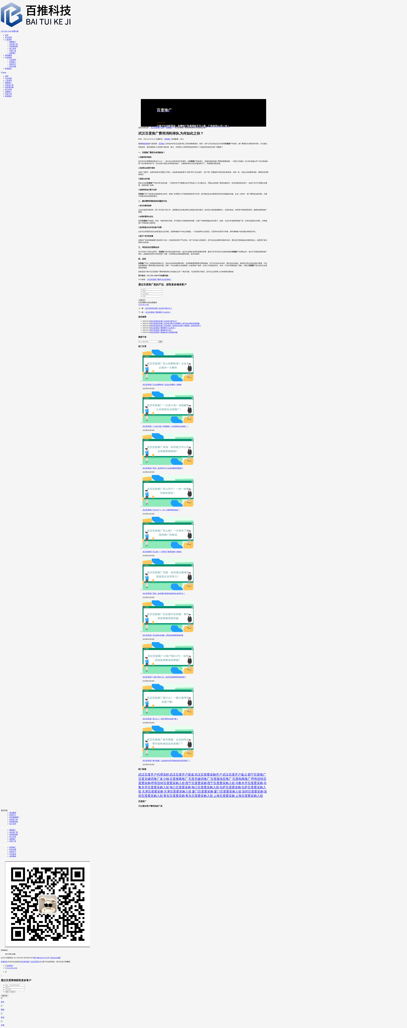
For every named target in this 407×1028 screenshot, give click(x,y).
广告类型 (8, 40)
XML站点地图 (55, 958)
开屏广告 (12, 51)
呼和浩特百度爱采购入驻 (168, 783)
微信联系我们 (6, 860)
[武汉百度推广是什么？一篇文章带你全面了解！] (168, 715)
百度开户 (12, 64)
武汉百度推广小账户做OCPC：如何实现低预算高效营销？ (164, 677)
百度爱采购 (13, 46)
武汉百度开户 (36, 962)
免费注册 (15, 31)
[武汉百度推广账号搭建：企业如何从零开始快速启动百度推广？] (168, 757)
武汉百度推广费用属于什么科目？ (158, 312)
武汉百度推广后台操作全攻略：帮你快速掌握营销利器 (163, 635)
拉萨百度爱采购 (230, 787)
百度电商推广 (241, 778)
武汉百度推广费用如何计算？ (161, 330)
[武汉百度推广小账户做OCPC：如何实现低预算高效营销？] (168, 673)
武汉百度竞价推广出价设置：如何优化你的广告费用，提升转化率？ (175, 326)
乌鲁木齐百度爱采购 (249, 783)
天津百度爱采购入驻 (177, 791)
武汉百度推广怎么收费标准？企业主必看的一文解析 (162, 384)
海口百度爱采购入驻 (205, 787)
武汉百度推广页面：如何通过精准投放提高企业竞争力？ (164, 593)
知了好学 (12, 48)
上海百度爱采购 (224, 795)
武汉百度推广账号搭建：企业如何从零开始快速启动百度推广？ (166, 761)
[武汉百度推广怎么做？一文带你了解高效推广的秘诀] (168, 548)
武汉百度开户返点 (235, 774)
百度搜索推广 (178, 778)
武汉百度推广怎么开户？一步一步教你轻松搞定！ (161, 510)
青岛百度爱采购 (174, 795)
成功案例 (8, 55)
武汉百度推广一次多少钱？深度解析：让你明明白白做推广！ (165, 426)
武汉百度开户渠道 (181, 774)
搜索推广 (12, 42)
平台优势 (8, 37)
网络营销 (145, 144)
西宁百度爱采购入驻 (221, 783)
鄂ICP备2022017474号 (41, 958)
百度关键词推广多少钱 (153, 778)
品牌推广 (12, 53)
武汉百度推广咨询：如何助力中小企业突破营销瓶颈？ (163, 468)
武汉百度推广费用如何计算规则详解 (164, 332)
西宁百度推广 (257, 774)
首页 (6, 35)
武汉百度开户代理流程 (153, 774)
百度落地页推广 (221, 778)
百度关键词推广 (199, 778)
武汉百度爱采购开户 (208, 774)
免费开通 (4, 996)
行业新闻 (8, 57)
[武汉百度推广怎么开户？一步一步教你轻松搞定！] (168, 506)
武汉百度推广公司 (157, 128)
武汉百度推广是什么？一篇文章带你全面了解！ (160, 719)
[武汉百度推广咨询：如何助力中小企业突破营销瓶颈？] (168, 464)
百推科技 (4, 962)
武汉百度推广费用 (154, 279)
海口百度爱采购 (180, 787)
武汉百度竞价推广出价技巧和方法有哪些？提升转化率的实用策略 (175, 323)
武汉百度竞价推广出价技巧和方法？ (158, 308)
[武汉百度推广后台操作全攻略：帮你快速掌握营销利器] (168, 631)
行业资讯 (12, 60)
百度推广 (12, 62)
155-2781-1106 (6, 31)
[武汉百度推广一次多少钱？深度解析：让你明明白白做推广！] (168, 423)
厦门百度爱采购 (202, 791)
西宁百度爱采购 (196, 783)
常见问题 (12, 66)
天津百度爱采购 (152, 791)
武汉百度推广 (166, 279)
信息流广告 (13, 44)
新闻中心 (4, 845)
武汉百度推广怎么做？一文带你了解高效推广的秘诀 (162, 552)
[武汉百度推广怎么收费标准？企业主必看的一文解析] (168, 381)
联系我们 (8, 68)
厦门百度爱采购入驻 (227, 791)
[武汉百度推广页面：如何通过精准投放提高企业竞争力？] (168, 590)
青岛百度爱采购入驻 (199, 795)
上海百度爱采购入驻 (249, 795)
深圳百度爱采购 (252, 791)
